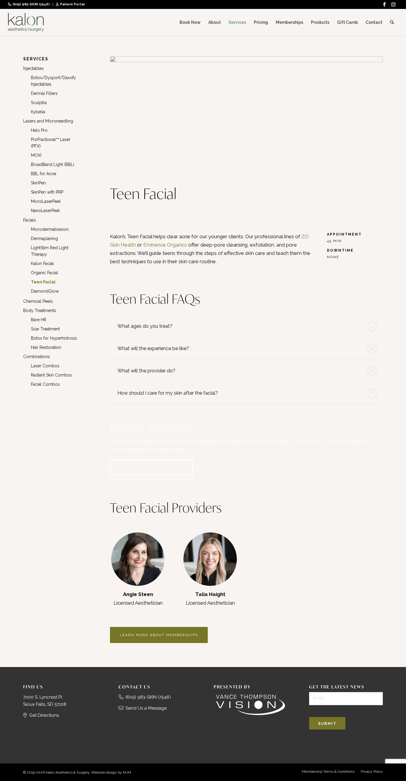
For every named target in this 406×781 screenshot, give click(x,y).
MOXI (36, 155)
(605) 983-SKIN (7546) (31, 4)
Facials (29, 220)
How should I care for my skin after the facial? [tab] (167, 393)
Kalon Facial (42, 263)
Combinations (36, 356)
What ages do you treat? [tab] (144, 326)
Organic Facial (44, 272)
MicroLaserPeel (46, 201)
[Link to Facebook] (384, 4)
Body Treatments (39, 310)
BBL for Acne (43, 173)
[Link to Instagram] (393, 4)
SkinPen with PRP (47, 192)
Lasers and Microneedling (48, 121)
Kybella (38, 111)
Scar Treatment (45, 329)
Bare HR (38, 319)
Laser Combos (45, 365)
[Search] (392, 22)
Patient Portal (72, 4)
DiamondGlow (45, 291)
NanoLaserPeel (45, 210)
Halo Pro (39, 130)
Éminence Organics (165, 245)
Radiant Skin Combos (51, 375)
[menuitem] (30, 4)
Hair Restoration (46, 347)
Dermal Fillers (44, 93)
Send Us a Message (146, 708)
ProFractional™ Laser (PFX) (50, 142)
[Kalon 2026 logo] (26, 22)
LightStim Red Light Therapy (49, 251)
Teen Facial (43, 282)
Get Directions (44, 715)
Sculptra (39, 102)
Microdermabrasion (50, 229)
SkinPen (38, 183)
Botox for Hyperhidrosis (54, 338)
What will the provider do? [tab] (146, 371)
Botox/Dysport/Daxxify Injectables (53, 81)
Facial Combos (45, 384)
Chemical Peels (38, 301)
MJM (127, 772)
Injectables (33, 68)
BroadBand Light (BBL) (52, 164)
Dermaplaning (44, 238)
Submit (327, 724)
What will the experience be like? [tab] (153, 348)
